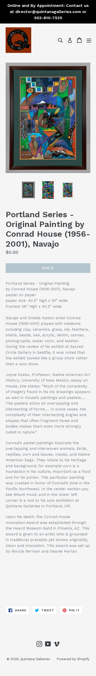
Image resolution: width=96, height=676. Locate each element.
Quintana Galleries (35, 659)
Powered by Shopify (73, 659)
